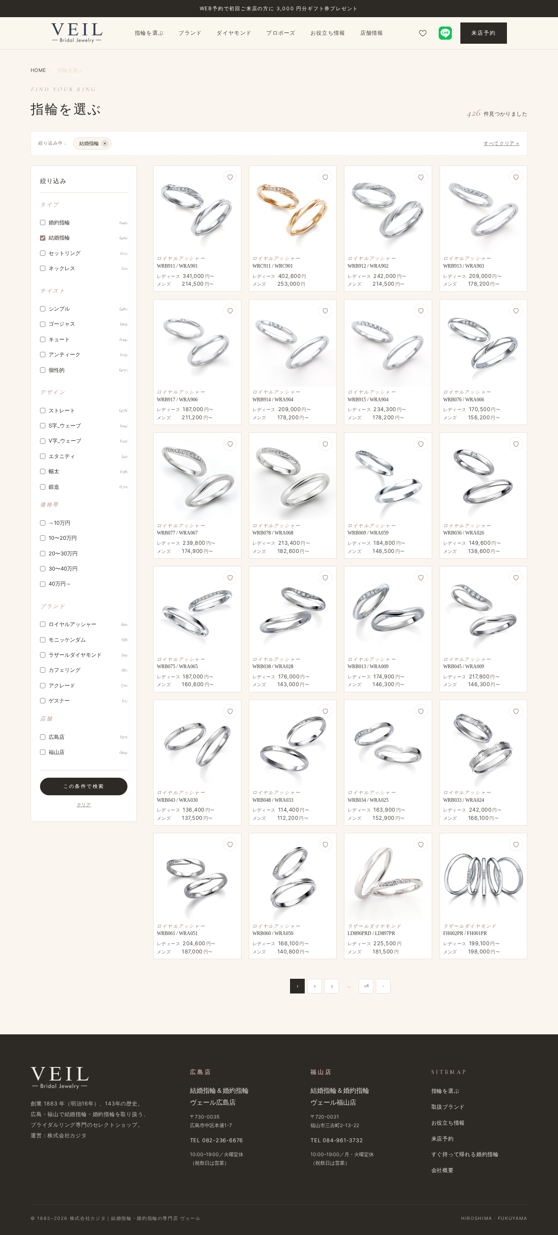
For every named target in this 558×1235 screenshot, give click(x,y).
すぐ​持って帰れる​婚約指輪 (465, 1154)
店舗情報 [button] (372, 32)
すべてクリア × (502, 143)
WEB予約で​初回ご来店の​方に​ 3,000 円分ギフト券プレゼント (279, 8)
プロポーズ (281, 32)
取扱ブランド (448, 1106)
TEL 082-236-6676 (216, 1140)
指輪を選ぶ (149, 32)
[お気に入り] (422, 33)
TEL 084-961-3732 (336, 1140)
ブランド (190, 32)
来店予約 (483, 32)
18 (366, 985)
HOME (38, 70)
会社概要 (442, 1170)
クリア (84, 805)
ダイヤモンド (234, 32)
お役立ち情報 (328, 32)
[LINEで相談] (445, 33)
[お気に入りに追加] (230, 177)
